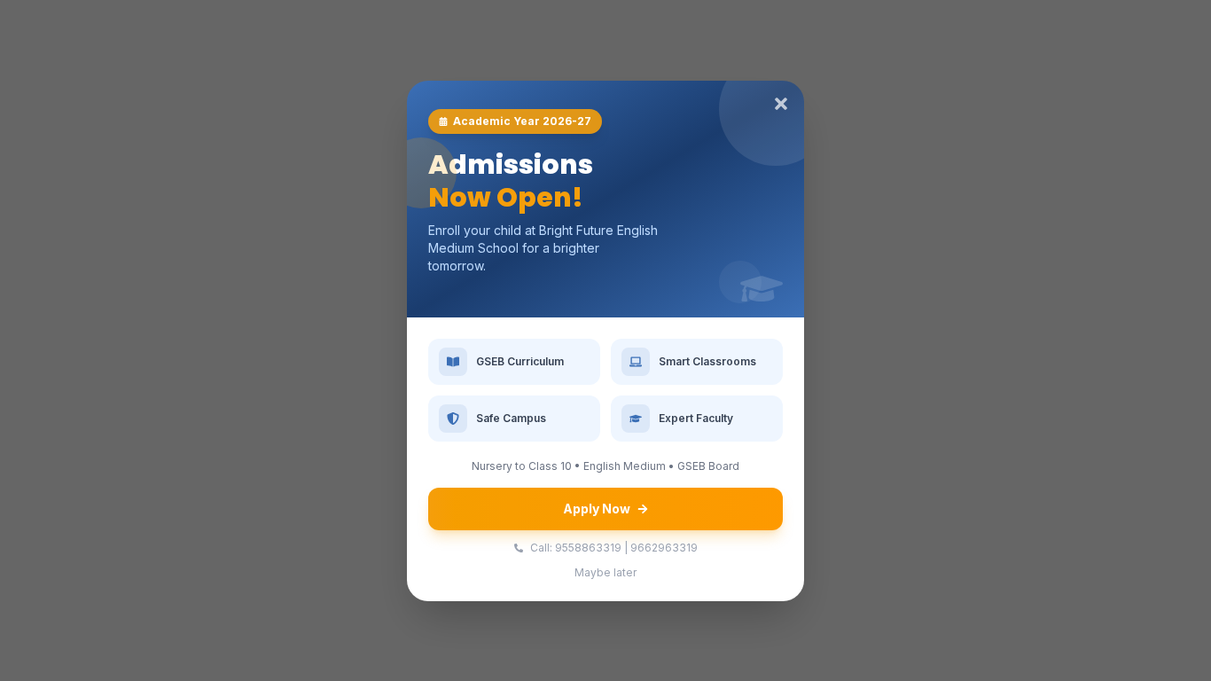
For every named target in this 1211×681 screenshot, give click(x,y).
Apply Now (596, 508)
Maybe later (605, 572)
